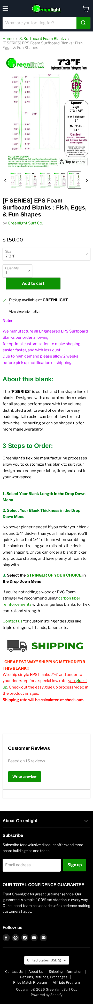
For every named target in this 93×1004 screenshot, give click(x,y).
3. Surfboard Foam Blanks (42, 39)
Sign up (74, 864)
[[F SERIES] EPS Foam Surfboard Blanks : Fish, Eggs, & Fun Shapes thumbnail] (16, 180)
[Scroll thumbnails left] (6, 180)
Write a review (24, 776)
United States (44, 960)
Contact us (12, 621)
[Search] (83, 23)
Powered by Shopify (47, 995)
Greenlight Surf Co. (25, 223)
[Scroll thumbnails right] (86, 180)
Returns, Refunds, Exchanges (43, 977)
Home (8, 39)
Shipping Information (65, 971)
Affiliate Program (66, 982)
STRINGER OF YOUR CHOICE (54, 575)
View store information (24, 311)
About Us (35, 971)
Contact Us (14, 971)
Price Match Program (30, 982)
